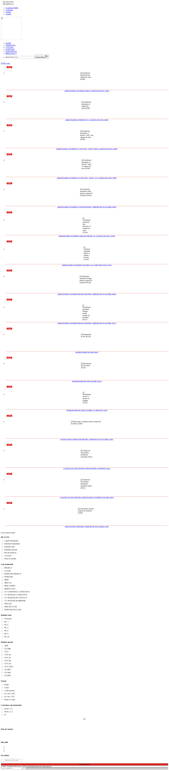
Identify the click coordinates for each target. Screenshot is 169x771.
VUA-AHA (8, 667)
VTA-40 (7, 655)
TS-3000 (7, 649)
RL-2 (6, 625)
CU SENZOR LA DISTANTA (15, 595)
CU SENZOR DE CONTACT (15, 598)
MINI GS (7, 583)
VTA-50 (7, 658)
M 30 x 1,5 (8, 712)
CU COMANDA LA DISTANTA (17, 592)
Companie (9, 10)
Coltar (6, 688)
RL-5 (6, 634)
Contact (8, 14)
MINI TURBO (9, 586)
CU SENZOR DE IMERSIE (15, 601)
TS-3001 (7, 670)
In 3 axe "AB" (9, 694)
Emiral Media (57, 767)
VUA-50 (7, 664)
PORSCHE (8, 577)
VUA (6, 652)
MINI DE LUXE (10, 607)
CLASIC (7, 571)
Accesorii (7, 556)
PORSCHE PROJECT (12, 574)
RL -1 (6, 622)
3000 (6, 646)
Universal (7, 619)
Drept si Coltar (9, 700)
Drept (6, 685)
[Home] (5, 63)
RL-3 (6, 628)
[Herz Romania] (84, 720)
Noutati (8, 12)
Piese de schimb (10, 559)
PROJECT (8, 568)
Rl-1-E (6, 637)
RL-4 (6, 631)
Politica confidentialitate (14, 747)
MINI (6, 580)
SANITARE (10, 49)
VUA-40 (7, 661)
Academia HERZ (12, 8)
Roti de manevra (10, 553)
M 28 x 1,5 (8, 709)
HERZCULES (9, 589)
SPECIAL (8, 604)
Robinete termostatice (12, 544)
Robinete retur (9, 547)
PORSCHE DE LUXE (12, 610)
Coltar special (9, 691)
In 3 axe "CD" (9, 697)
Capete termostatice (11, 541)
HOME (8, 43)
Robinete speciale (10, 550)
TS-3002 (7, 673)
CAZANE (9, 47)
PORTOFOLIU (11, 51)
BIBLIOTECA (11, 54)
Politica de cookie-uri (13, 749)
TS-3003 (7, 676)
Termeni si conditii (12, 751)
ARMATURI (10, 45)
